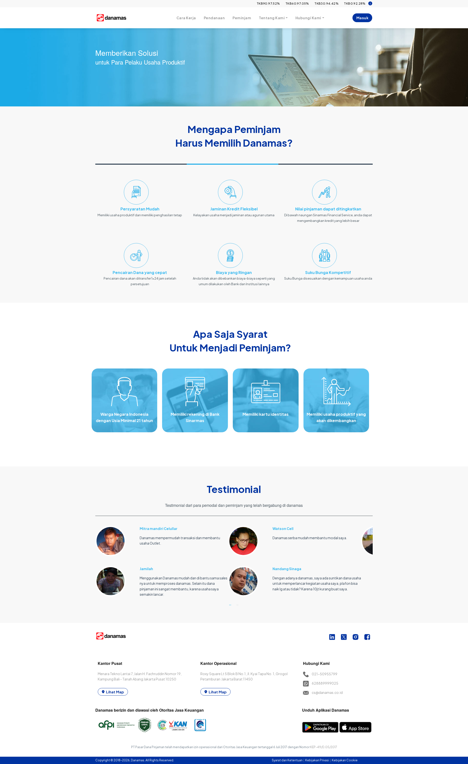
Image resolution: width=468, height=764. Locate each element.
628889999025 (325, 683)
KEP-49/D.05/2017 (323, 747)
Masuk (362, 18)
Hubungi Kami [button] (308, 18)
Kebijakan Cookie (345, 760)
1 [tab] (230, 604)
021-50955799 (324, 674)
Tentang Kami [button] (272, 18)
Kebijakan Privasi (317, 760)
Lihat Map (115, 691)
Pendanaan (214, 18)
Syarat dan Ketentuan (287, 760)
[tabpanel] (161, 558)
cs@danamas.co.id (327, 692)
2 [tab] (237, 604)
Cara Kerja (186, 18)
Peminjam (242, 18)
